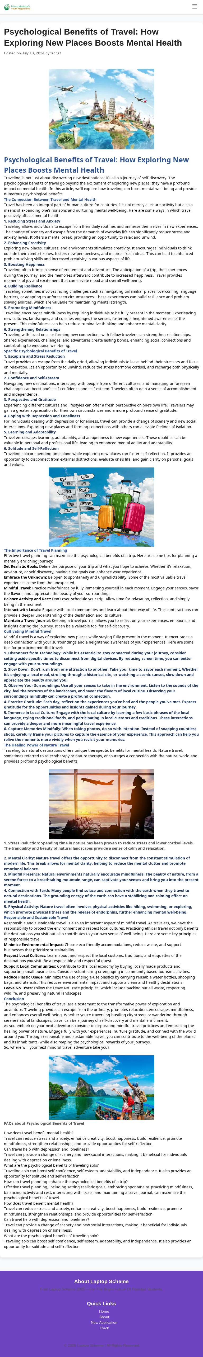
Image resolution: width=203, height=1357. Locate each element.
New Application (104, 1322)
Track (104, 1328)
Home (104, 1311)
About (104, 1317)
